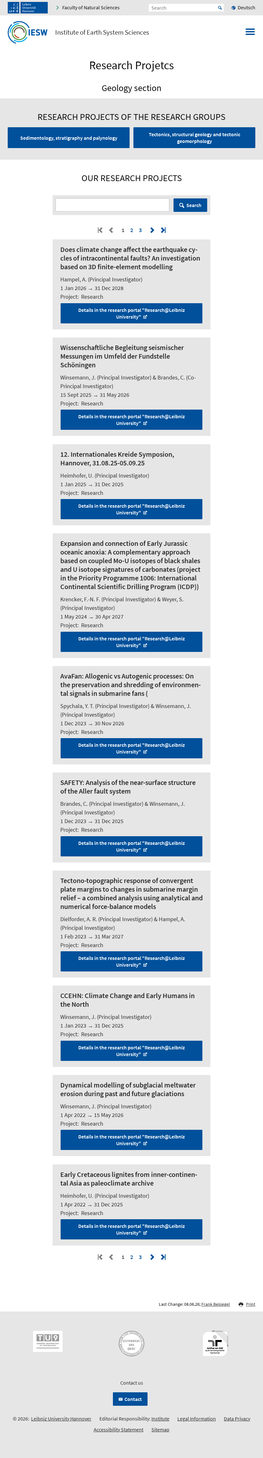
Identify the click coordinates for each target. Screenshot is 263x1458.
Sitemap (160, 1429)
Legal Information (196, 1418)
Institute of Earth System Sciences (102, 32)
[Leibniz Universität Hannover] (28, 7)
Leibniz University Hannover (61, 1418)
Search (193, 205)
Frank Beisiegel (215, 1304)
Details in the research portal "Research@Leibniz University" (131, 313)
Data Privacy (237, 1418)
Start (220, 8)
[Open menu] (250, 34)
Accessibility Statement (118, 1429)
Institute (160, 1418)
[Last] (162, 230)
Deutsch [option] (246, 7)
